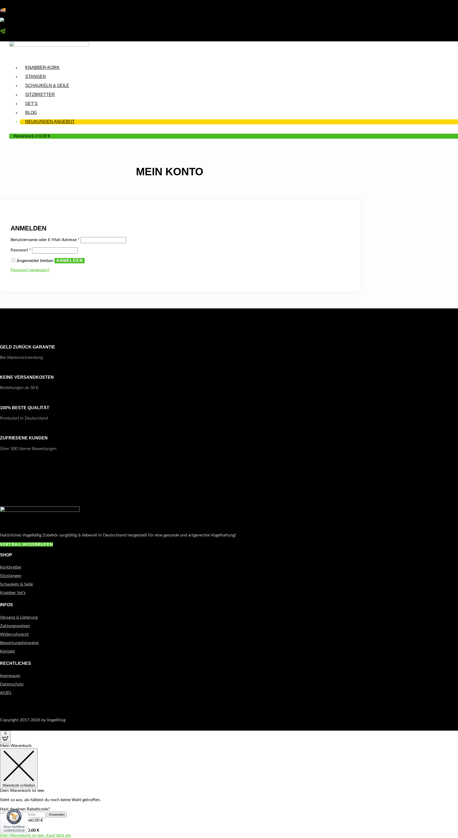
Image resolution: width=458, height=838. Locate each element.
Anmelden (69, 260)
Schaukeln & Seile (47, 85)
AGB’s (5, 693)
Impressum (10, 676)
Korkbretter (10, 567)
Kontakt (7, 651)
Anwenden (57, 815)
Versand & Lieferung (19, 617)
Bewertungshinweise (19, 643)
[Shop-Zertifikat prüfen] (14, 836)
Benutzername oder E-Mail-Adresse (45, 240)
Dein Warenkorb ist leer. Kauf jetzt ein (35, 835)
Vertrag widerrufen (26, 544)
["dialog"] (229, 790)
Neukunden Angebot (50, 121)
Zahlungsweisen (15, 626)
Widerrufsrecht (14, 634)
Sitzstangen (10, 576)
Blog (31, 112)
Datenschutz (12, 684)
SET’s (31, 103)
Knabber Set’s (13, 593)
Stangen (35, 76)
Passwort (21, 250)
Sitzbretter (40, 94)
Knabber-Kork (42, 67)
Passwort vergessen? (30, 270)
